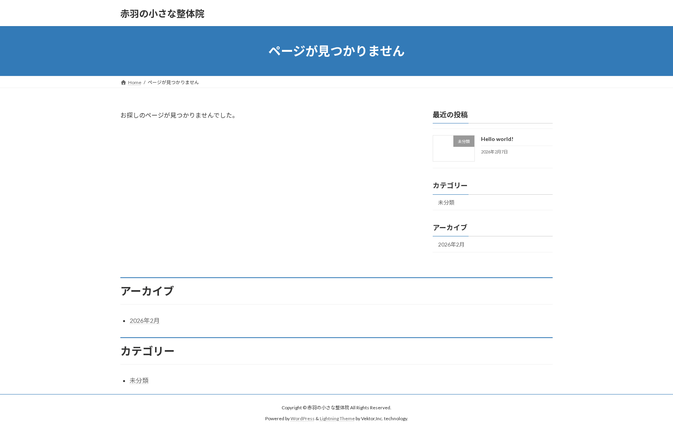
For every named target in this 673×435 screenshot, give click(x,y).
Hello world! (497, 139)
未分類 (446, 202)
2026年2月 (451, 244)
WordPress (303, 419)
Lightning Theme (337, 419)
